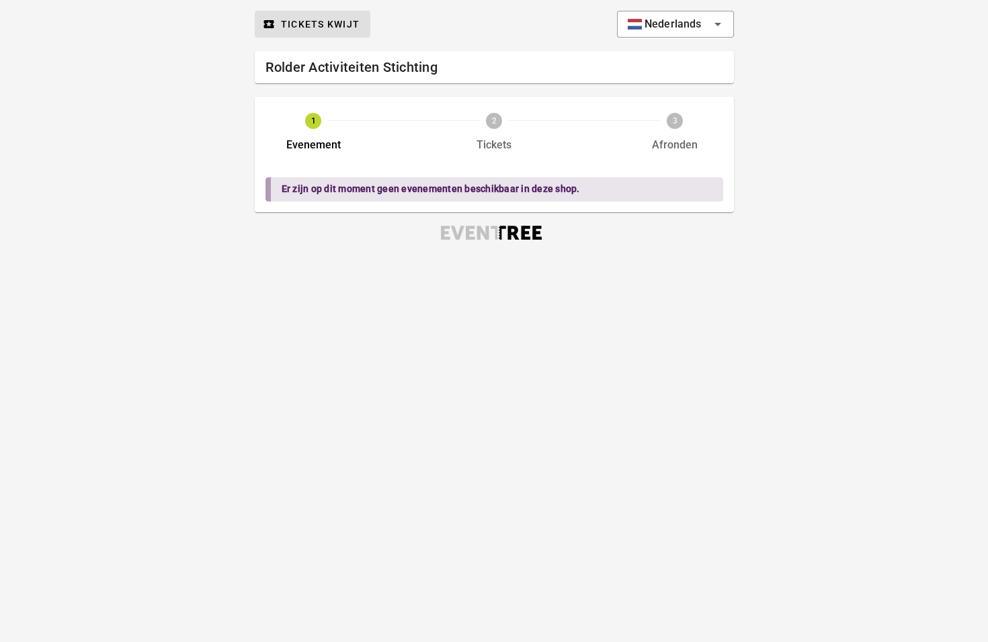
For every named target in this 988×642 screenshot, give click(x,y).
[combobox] (675, 24)
